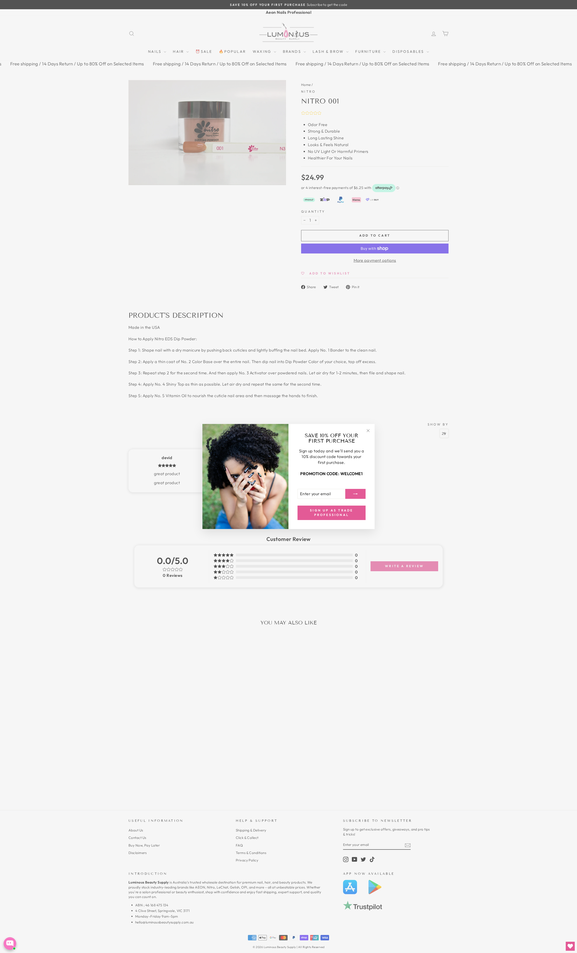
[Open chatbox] (10, 943)
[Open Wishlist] (570, 946)
